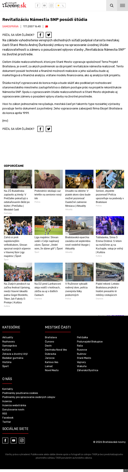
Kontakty (7, 389)
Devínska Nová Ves (56, 349)
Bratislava (51, 337)
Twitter (6, 421)
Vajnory (81, 362)
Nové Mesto (52, 370)
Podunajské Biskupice (90, 341)
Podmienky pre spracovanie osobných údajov (28, 397)
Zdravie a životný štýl (15, 353)
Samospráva (10, 26)
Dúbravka (50, 353)
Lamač (49, 366)
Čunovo (49, 341)
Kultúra (6, 349)
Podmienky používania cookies (20, 393)
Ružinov (81, 353)
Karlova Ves (51, 362)
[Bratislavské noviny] (16, 5)
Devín (48, 345)
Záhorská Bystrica (87, 370)
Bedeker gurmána (12, 357)
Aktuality (7, 337)
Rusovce (82, 349)
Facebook (7, 417)
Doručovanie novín (13, 409)
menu (122, 5)
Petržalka (82, 337)
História (6, 362)
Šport (5, 366)
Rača (80, 345)
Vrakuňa (81, 366)
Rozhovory (8, 341)
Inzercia (7, 401)
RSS (4, 413)
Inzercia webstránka (14, 405)
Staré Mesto (84, 357)
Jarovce (49, 357)
